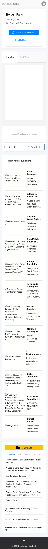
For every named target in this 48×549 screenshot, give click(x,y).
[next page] (17, 146)
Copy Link (35, 147)
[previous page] (4, 146)
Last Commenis (24, 454)
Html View (10, 56)
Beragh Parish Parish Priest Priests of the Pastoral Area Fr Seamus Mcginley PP (34, 262)
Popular (37, 454)
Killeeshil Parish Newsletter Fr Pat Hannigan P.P (23, 528)
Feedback (32, 546)
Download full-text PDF (24, 32)
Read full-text (20, 40)
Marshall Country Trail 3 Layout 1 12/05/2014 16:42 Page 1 (33, 330)
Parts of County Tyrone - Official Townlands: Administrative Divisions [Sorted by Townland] (33, 307)
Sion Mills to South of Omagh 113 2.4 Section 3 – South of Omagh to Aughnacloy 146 (33, 240)
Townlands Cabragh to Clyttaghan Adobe (32, 285)
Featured (11, 454)
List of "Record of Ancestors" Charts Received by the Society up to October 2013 (34, 375)
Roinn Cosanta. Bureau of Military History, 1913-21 (34, 172)
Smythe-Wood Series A (33, 217)
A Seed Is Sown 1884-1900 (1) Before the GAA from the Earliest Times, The (34, 195)
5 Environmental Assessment (33, 352)
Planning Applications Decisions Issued (21, 519)
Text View (24, 56)
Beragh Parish (31, 420)
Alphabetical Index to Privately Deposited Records (22, 509)
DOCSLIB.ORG (10, 3)
